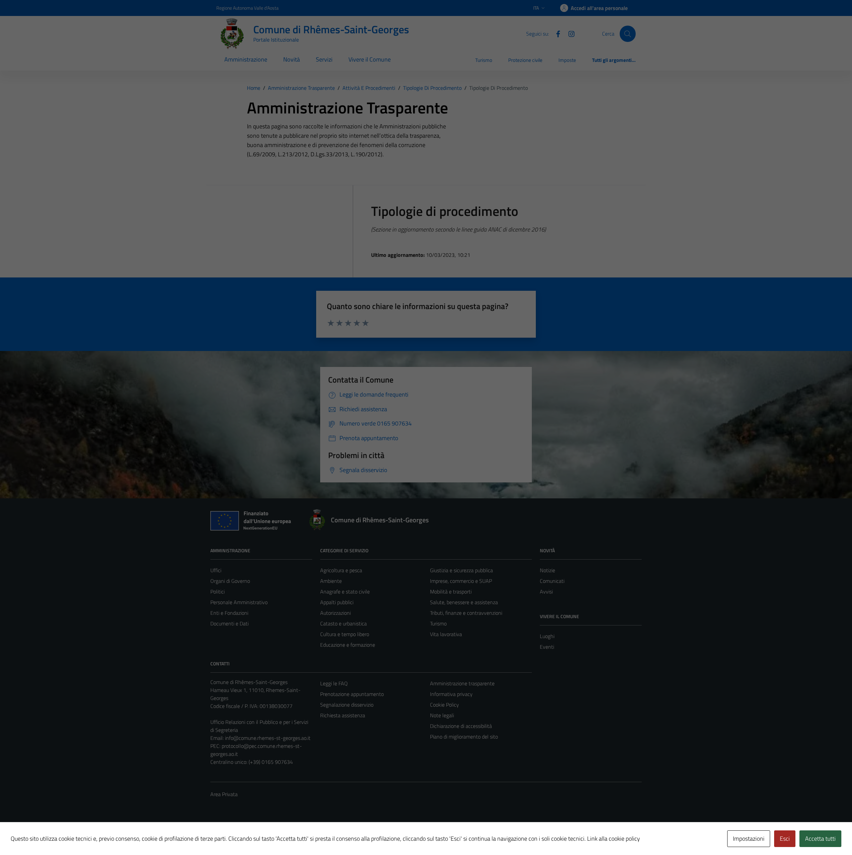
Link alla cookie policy (613, 838)
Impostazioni (748, 838)
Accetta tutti (820, 838)
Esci (785, 838)
